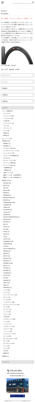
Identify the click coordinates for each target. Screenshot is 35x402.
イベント (5, 82)
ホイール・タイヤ (8, 160)
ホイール (5, 336)
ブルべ (5, 125)
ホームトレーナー (8, 333)
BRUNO (5, 200)
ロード (5, 130)
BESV (5, 188)
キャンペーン (6, 75)
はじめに (5, 158)
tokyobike (5, 280)
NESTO (5, 256)
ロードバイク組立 (8, 165)
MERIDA (5, 251)
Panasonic (6, 258)
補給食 (5, 353)
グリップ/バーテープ (9, 294)
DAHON (5, 214)
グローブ (5, 297)
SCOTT (5, 275)
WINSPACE (6, 287)
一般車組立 (6, 170)
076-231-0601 (16, 371)
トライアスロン (7, 123)
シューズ (5, 312)
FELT (4, 224)
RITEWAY (6, 270)
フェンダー (6, 324)
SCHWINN (6, 273)
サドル (5, 307)
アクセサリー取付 (8, 148)
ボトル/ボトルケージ (9, 338)
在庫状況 (5, 95)
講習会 (5, 135)
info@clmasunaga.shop (17, 373)
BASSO (5, 185)
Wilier (4, 285)
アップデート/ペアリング (10, 150)
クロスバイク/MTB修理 (9, 155)
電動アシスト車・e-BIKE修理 (11, 175)
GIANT (5, 231)
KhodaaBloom (7, 241)
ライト (5, 346)
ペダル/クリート (7, 326)
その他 (5, 120)
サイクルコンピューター (10, 304)
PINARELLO (6, 263)
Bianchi (5, 190)
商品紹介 (5, 88)
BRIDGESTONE (7, 197)
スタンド (5, 314)
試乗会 (5, 133)
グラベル (5, 113)
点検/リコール (7, 172)
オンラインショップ (16, 395)
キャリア (5, 292)
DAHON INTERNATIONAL (10, 217)
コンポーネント (7, 302)
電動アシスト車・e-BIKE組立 (11, 177)
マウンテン (6, 128)
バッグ (5, 321)
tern (4, 277)
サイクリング (7, 116)
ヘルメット (6, 331)
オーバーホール (7, 153)
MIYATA (5, 253)
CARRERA (6, 205)
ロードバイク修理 (8, 163)
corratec (5, 212)
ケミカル (5, 299)
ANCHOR (6, 183)
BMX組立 (5, 143)
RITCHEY (6, 268)
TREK (5, 282)
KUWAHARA (6, 243)
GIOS (4, 234)
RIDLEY (5, 265)
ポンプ (5, 341)
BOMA (5, 192)
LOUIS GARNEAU (8, 248)
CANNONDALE (7, 202)
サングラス (6, 309)
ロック (5, 348)
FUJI (4, 229)
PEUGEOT (6, 260)
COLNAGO (6, 209)
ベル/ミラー (6, 329)
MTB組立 (5, 146)
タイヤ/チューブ (7, 319)
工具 (4, 350)
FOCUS (5, 226)
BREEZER (6, 195)
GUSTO (5, 239)
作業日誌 (5, 101)
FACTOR (5, 222)
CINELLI (5, 207)
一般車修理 (6, 167)
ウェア (5, 290)
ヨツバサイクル (7, 343)
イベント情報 (5, 111)
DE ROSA (6, 219)
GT (4, 236)
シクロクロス (7, 118)
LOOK (5, 246)
